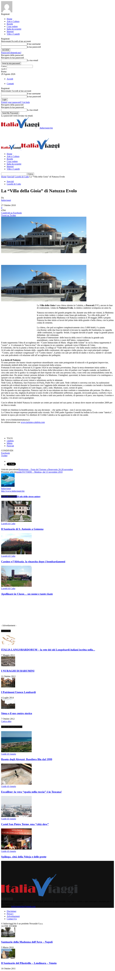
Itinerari (10, 31)
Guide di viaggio (8, 754)
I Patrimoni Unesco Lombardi (18, 692)
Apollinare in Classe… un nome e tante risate (27, 593)
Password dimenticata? (11, 52)
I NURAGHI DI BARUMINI (17, 670)
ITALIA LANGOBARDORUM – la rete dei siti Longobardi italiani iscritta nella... (48, 649)
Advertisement (13, 916)
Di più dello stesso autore (28, 496)
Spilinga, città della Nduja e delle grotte (23, 856)
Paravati (10, 446)
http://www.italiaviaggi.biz (13, 491)
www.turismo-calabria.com (33, 422)
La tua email (32, 60)
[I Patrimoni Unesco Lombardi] (8, 687)
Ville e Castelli (13, 34)
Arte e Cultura (13, 21)
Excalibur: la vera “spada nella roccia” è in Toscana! (31, 791)
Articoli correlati (9, 496)
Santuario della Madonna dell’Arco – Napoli (27, 941)
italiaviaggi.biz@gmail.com (23, 906)
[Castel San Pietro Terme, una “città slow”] (16, 816)
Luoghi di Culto (22, 176)
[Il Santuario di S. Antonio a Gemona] (16, 521)
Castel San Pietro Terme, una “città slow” (25, 824)
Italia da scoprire (14, 29)
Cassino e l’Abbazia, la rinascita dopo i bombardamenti (33, 561)
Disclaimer (11, 911)
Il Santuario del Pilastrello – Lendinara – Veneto (29, 963)
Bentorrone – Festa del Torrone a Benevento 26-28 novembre (46, 469)
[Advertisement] (34, 133)
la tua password (34, 47)
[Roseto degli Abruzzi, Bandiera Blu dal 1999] (16, 751)
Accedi (10, 79)
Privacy (10, 914)
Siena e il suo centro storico (16, 713)
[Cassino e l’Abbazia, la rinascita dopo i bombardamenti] (16, 553)
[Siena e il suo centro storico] (8, 708)
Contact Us (12, 919)
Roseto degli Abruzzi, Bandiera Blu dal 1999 (26, 759)
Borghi (10, 24)
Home (9, 19)
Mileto (9, 443)
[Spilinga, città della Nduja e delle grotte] (16, 849)
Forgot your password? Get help (15, 102)
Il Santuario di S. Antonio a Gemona (22, 529)
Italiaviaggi (6, 200)
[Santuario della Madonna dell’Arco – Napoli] (8, 936)
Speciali (10, 176)
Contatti (10, 83)
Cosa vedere (12, 26)
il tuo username (34, 44)
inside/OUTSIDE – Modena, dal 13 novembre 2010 (39, 472)
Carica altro (6, 721)
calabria (10, 441)
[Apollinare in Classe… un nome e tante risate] (16, 586)
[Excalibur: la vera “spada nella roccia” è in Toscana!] (16, 784)
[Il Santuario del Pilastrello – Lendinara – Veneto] (8, 958)
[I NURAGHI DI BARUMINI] (8, 665)
